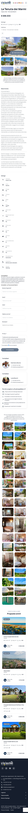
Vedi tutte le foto (18, 53)
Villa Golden (7, 671)
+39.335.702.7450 (16, 365)
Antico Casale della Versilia (11, 637)
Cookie (12, 810)
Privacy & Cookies (5, 810)
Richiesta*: (5, 321)
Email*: (4, 297)
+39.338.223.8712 (16, 380)
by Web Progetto (16, 807)
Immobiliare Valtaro (11, 806)
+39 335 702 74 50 (7, 789)
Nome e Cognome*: (7, 288)
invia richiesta (10, 350)
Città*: (3, 305)
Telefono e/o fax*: (6, 314)
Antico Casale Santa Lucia (11, 742)
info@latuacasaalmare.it (17, 367)
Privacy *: (4, 333)
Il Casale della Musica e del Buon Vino (14, 705)
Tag (11, 807)
